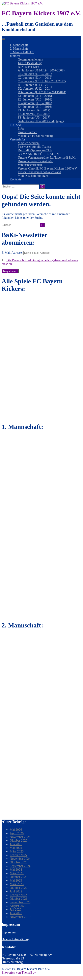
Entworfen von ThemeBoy (19, 972)
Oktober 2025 (18, 840)
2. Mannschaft (19, 48)
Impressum (9, 932)
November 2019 (20, 916)
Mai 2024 (16, 869)
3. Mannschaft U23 (22, 52)
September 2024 (20, 866)
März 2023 (17, 884)
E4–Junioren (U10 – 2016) (35, 106)
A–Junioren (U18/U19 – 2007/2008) (41, 70)
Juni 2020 (16, 913)
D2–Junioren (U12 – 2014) (35, 88)
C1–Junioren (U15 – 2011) (35, 74)
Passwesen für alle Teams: (34, 146)
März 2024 (17, 873)
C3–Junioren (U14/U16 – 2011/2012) (42, 81)
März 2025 (17, 851)
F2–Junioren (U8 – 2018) (34, 114)
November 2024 (20, 858)
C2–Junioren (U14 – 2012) (35, 77)
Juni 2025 (16, 844)
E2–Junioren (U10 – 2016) (35, 99)
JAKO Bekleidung (30, 63)
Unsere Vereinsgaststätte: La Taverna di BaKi (47, 157)
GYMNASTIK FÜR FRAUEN (38, 154)
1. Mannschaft (19, 45)
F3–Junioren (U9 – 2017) (34, 117)
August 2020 (18, 906)
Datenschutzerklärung (15, 939)
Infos (21, 128)
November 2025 (20, 837)
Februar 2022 (18, 895)
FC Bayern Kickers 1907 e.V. (41, 13)
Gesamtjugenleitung (30, 59)
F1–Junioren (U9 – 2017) (34, 110)
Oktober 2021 (18, 898)
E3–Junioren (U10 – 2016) (35, 103)
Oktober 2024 (18, 862)
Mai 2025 (16, 847)
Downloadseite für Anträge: (35, 161)
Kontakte (15, 179)
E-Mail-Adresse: (12, 252)
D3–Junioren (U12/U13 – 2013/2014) (42, 92)
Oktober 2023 (18, 877)
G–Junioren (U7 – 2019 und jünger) (41, 121)
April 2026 (17, 833)
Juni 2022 (16, 891)
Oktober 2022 (18, 887)
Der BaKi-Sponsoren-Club (35, 150)
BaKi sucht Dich (28, 66)
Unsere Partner (27, 132)
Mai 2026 (16, 829)
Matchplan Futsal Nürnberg (35, 135)
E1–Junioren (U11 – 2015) (35, 95)
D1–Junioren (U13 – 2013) (35, 85)
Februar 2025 (18, 855)
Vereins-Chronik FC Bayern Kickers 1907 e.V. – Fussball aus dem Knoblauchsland (49, 170)
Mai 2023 (16, 880)
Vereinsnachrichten (30, 165)
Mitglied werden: (28, 143)
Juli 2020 (15, 909)
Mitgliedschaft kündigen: (33, 175)
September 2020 (20, 902)
